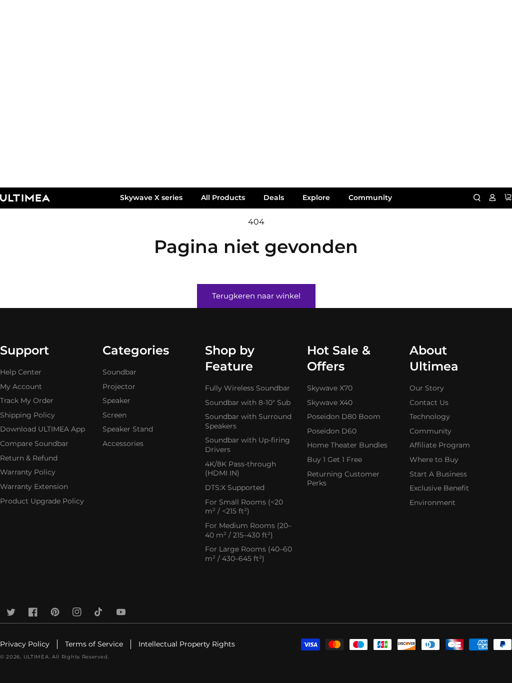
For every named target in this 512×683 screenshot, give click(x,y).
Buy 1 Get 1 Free (334, 459)
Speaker (116, 400)
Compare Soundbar (34, 443)
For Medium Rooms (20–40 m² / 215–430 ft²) (248, 530)
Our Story (427, 388)
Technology (430, 416)
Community (370, 197)
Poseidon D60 (331, 431)
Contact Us (429, 402)
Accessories (123, 443)
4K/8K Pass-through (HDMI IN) (240, 469)
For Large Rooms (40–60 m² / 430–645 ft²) (248, 553)
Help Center (21, 372)
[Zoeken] (477, 198)
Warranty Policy (28, 472)
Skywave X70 (329, 388)
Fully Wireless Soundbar (247, 388)
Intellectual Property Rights (186, 644)
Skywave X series (151, 197)
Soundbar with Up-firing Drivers (247, 445)
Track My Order (27, 400)
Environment (433, 502)
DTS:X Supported (234, 487)
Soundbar (119, 372)
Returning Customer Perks (343, 479)
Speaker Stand (127, 429)
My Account (21, 386)
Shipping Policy (27, 415)
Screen (114, 415)
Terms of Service (94, 644)
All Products (223, 197)
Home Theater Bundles (347, 445)
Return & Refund (29, 458)
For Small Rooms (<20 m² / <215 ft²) (244, 507)
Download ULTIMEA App (42, 429)
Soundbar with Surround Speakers (248, 421)
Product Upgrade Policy (42, 501)
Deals (274, 197)
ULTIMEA (36, 657)
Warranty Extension (34, 486)
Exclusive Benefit (439, 488)
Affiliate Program (440, 445)
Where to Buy (434, 459)
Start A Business (438, 474)
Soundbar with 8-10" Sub (247, 402)
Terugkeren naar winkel (256, 295)
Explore (316, 197)
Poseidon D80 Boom (343, 416)
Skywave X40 (329, 402)
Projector (119, 386)
